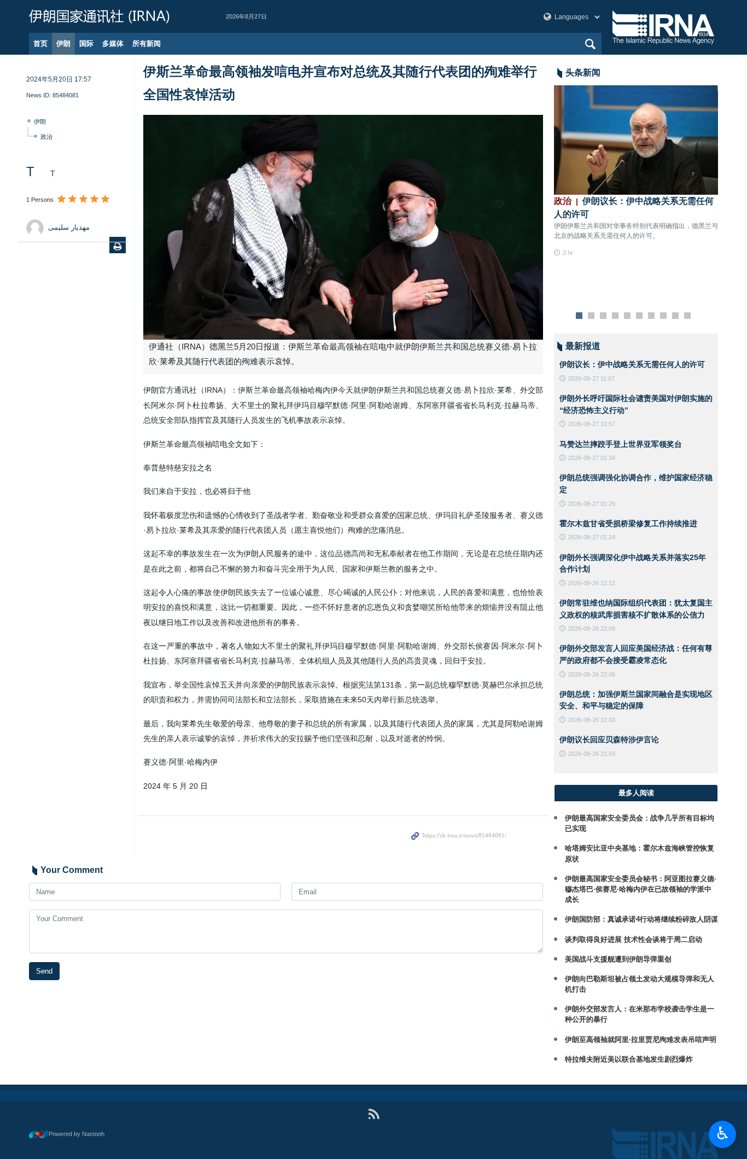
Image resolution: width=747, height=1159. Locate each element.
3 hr (568, 252)
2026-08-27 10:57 (591, 424)
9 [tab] (676, 316)
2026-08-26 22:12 (591, 583)
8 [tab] (664, 316)
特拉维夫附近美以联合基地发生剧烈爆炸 (629, 1059)
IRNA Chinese (116, 16)
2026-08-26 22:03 (591, 720)
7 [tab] (651, 316)
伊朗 (63, 43)
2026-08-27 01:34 (591, 458)
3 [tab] (603, 316)
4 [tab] (615, 316)
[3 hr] (636, 140)
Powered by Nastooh (76, 1134)
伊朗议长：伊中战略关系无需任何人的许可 (632, 364)
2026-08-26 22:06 (591, 674)
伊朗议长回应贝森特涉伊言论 (609, 739)
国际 (86, 43)
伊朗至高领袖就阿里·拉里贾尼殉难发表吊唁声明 (640, 1039)
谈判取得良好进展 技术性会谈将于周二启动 (633, 939)
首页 (40, 43)
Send (44, 971)
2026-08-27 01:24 (591, 537)
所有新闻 (146, 43)
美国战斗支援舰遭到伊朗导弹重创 (618, 959)
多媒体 (113, 43)
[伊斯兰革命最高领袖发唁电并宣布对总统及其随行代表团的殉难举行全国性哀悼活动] (343, 227)
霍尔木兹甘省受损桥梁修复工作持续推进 (628, 523)
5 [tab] (627, 316)
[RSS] (373, 1114)
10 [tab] (687, 316)
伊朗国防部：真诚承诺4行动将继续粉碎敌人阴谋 (641, 919)
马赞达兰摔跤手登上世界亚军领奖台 (620, 444)
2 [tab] (591, 316)
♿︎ (723, 1133)
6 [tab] (639, 316)
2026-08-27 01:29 (591, 503)
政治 (46, 136)
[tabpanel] (636, 171)
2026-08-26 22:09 (591, 628)
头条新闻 (582, 72)
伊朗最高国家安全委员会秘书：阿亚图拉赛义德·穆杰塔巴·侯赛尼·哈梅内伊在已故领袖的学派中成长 (640, 889)
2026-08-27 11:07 (591, 378)
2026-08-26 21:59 (591, 753)
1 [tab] (579, 316)
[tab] (636, 793)
